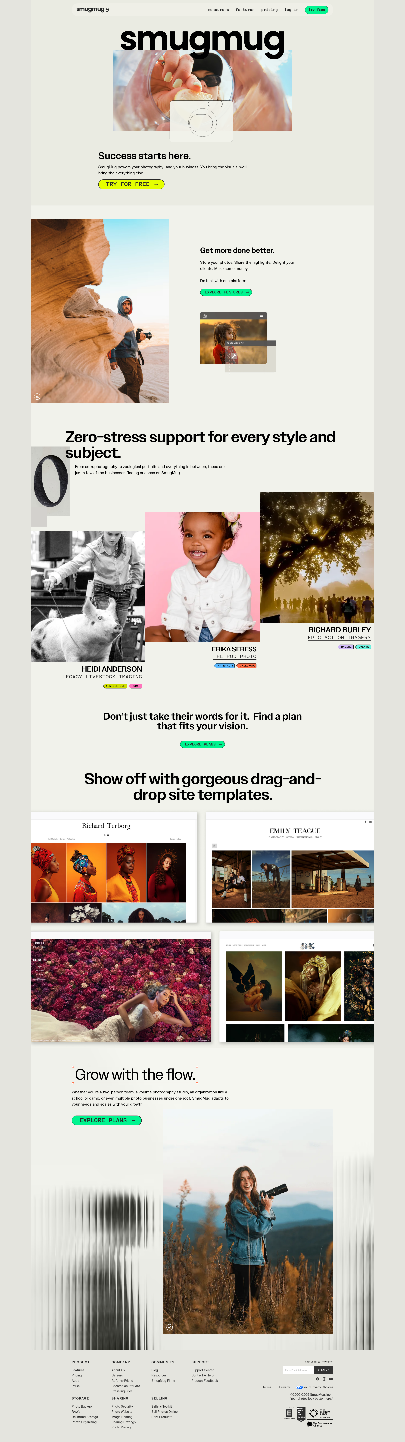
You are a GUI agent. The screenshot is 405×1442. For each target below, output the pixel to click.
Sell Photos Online (164, 1412)
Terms (266, 1387)
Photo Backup (82, 1406)
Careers (117, 1375)
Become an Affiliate (126, 1386)
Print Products (161, 1417)
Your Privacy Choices (318, 1387)
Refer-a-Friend (122, 1381)
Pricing (77, 1375)
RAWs (76, 1412)
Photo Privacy (121, 1427)
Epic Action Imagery (339, 637)
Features (78, 1370)
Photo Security (122, 1406)
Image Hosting (122, 1417)
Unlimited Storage (85, 1417)
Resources (159, 1375)
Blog (154, 1370)
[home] (93, 9)
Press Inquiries (122, 1391)
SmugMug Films (163, 1381)
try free (316, 9)
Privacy (284, 1387)
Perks (76, 1386)
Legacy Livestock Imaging (102, 677)
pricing (269, 10)
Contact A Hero (202, 1375)
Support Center (202, 1370)
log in (291, 10)
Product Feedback (204, 1381)
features (245, 10)
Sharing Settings (124, 1422)
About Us (118, 1370)
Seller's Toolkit (161, 1406)
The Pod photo (234, 656)
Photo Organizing (84, 1422)
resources (218, 10)
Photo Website (122, 1412)
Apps (75, 1381)
